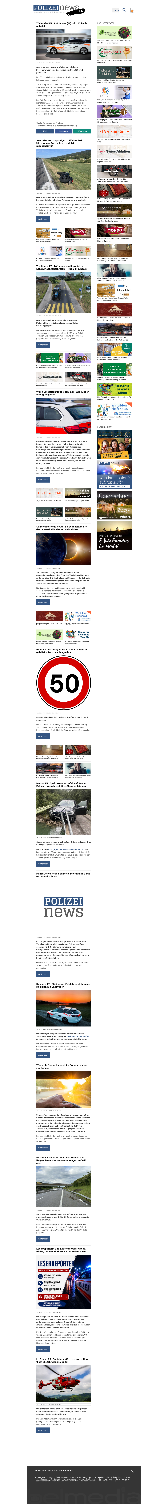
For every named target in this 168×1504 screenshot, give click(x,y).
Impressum (40, 1470)
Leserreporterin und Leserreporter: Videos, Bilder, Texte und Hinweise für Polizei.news (61, 1250)
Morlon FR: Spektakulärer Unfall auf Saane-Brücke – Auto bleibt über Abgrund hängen (61, 784)
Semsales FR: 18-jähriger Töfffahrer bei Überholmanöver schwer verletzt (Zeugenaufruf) (59, 143)
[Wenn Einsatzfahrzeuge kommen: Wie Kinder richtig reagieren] (63, 416)
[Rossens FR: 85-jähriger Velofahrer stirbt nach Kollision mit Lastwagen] (63, 1008)
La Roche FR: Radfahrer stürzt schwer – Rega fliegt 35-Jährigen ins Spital (62, 1360)
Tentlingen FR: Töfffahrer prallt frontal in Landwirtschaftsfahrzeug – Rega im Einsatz (61, 267)
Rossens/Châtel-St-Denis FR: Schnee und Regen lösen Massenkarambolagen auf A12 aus (61, 1160)
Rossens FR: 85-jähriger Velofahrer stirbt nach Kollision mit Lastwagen (63, 985)
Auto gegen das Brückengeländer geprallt (66, 849)
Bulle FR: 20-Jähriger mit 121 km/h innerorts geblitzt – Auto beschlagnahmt (62, 651)
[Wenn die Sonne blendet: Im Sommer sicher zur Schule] (63, 1089)
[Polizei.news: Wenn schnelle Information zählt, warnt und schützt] (63, 907)
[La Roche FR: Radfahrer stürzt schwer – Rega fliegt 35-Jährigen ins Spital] (63, 1383)
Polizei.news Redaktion (54, 63)
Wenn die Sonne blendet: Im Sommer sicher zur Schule (61, 1066)
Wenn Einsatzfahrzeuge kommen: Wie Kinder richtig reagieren (62, 393)
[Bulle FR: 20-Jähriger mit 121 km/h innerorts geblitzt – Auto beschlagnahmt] (63, 682)
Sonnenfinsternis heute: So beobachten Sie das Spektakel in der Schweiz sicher (61, 528)
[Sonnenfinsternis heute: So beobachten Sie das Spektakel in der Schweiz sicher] (63, 549)
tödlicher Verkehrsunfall (78, 1036)
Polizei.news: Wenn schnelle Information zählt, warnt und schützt (63, 875)
